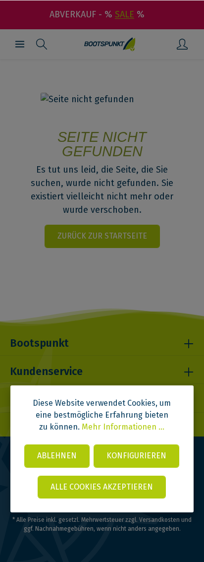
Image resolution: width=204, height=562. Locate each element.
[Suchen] (41, 44)
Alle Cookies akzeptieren (102, 487)
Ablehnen (57, 455)
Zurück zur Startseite (102, 236)
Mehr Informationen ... (123, 427)
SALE (124, 14)
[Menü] (20, 44)
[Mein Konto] (182, 44)
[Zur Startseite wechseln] (110, 44)
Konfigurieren (136, 455)
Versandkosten (159, 519)
